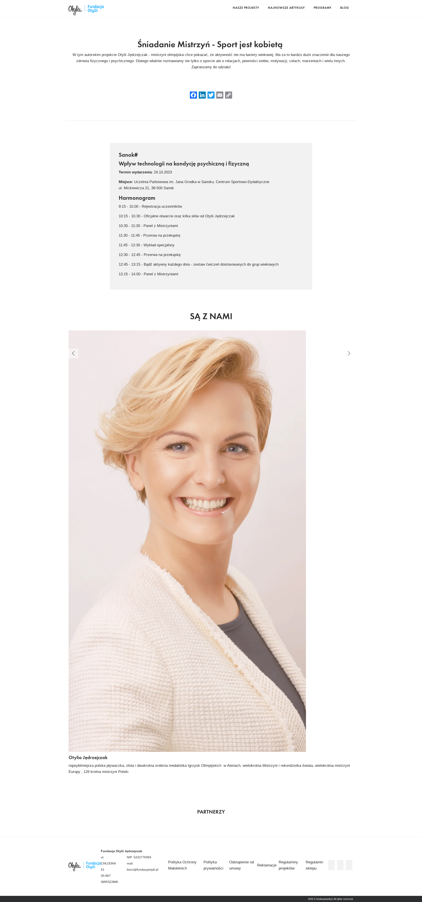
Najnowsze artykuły (286, 7)
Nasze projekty (246, 7)
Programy (322, 7)
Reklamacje (266, 865)
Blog (344, 7)
